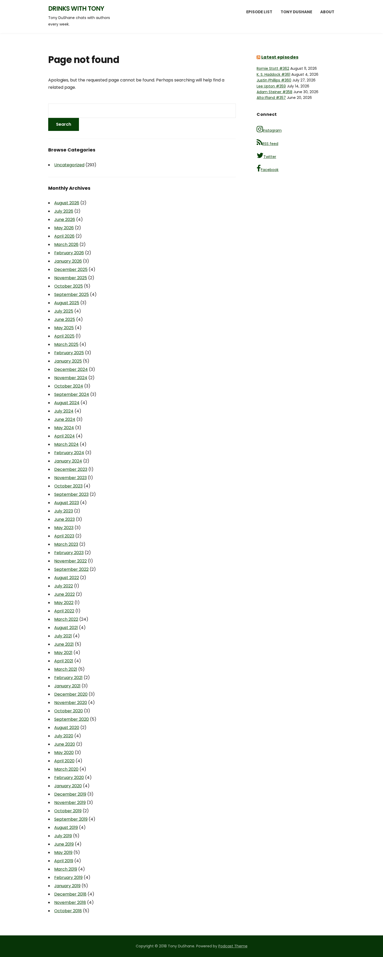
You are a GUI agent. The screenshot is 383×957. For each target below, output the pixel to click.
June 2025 (64, 319)
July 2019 (63, 836)
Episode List (259, 12)
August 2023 (66, 503)
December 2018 (70, 894)
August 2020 (66, 728)
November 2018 (70, 902)
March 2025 (66, 344)
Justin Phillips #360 (274, 80)
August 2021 (66, 628)
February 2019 (68, 877)
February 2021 (68, 678)
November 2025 (70, 278)
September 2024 (71, 394)
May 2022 (63, 603)
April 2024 (64, 436)
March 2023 (66, 544)
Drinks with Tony (76, 8)
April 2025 (64, 336)
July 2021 (63, 636)
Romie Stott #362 (273, 68)
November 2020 (70, 703)
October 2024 (68, 386)
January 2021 (67, 686)
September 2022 (71, 569)
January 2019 (67, 886)
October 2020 (68, 711)
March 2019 (65, 869)
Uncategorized (69, 165)
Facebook (270, 169)
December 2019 (70, 794)
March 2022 (66, 619)
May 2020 (64, 753)
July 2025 (63, 311)
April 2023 (64, 536)
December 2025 (71, 269)
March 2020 (66, 769)
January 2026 (68, 261)
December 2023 (70, 469)
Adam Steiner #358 (274, 91)
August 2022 (66, 578)
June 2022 (64, 594)
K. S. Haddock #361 (273, 74)
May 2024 (64, 428)
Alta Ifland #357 (271, 97)
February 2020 (69, 778)
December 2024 (71, 369)
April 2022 (64, 611)
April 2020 (64, 761)
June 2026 (64, 220)
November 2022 (70, 561)
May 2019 (63, 852)
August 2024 (66, 403)
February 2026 (69, 253)
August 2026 (66, 203)
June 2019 (64, 844)
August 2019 (66, 828)
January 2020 (68, 786)
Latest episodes (280, 57)
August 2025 (66, 303)
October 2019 (68, 811)
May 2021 (63, 653)
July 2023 (63, 511)
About (327, 12)
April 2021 (63, 661)
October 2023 (68, 486)
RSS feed (270, 143)
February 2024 (69, 453)
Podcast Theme (233, 946)
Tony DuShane (296, 12)
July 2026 (63, 211)
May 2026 (64, 228)
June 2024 (64, 419)
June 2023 (64, 519)
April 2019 (63, 861)
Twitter (269, 156)
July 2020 (63, 736)
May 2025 (64, 328)
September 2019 (71, 819)
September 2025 (71, 294)
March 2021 (65, 669)
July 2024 (63, 411)
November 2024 (70, 378)
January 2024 (68, 461)
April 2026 (64, 236)
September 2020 (71, 719)
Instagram (272, 130)
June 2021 (64, 644)
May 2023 (63, 528)
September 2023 (71, 494)
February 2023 (69, 553)
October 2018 (68, 911)
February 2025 (69, 353)
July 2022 (63, 586)
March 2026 (66, 245)
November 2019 (70, 803)
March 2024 (66, 444)
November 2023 (70, 478)
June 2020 (64, 744)
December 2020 (71, 694)
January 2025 (68, 361)
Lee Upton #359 (271, 86)
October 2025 (68, 286)
